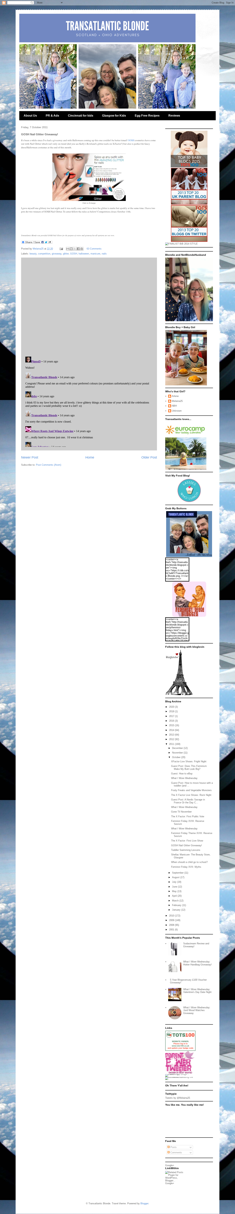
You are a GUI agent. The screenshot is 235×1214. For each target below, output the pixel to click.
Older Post (149, 457)
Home (89, 457)
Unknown (177, 410)
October (176, 757)
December (178, 748)
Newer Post (29, 457)
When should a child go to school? (189, 862)
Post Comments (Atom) (48, 464)
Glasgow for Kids (114, 115)
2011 (172, 744)
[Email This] (68, 249)
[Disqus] (89, 306)
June (175, 886)
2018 (172, 711)
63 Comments (94, 248)
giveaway (57, 253)
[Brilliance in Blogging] (181, 243)
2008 (172, 925)
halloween (84, 253)
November (178, 752)
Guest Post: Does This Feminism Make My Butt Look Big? (189, 767)
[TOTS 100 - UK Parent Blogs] (180, 1050)
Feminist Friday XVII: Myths (186, 866)
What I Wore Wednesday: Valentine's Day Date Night (197, 991)
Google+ (169, 1165)
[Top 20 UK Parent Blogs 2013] (189, 203)
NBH (174, 405)
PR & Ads (52, 115)
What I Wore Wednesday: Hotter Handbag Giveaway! (197, 963)
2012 (172, 739)
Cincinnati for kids (80, 115)
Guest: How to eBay (182, 773)
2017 (172, 716)
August (176, 877)
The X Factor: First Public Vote (187, 816)
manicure (95, 253)
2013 (172, 734)
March (175, 900)
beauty (33, 253)
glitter (66, 253)
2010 (172, 915)
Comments (176, 1152)
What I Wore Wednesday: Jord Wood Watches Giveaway (196, 1010)
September (178, 872)
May (174, 891)
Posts (173, 1147)
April (175, 895)
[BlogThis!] (71, 249)
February (177, 905)
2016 (172, 720)
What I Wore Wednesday (184, 778)
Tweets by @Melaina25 (177, 1097)
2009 (172, 920)
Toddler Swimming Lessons (185, 850)
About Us (30, 115)
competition (44, 253)
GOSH (131, 140)
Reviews (174, 115)
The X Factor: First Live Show (187, 840)
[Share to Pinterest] (82, 249)
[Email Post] (61, 248)
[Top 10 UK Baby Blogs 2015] (189, 166)
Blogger (144, 1203)
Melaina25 (177, 401)
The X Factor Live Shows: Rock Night (191, 795)
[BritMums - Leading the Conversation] (180, 1077)
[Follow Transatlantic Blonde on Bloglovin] (179, 694)
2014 (172, 730)
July (174, 882)
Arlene (175, 396)
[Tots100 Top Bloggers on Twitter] (189, 241)
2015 (172, 725)
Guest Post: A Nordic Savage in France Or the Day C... (188, 801)
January (176, 909)
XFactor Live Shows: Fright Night (188, 761)
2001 (172, 929)
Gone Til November (181, 811)
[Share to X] (75, 249)
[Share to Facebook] (78, 249)
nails (104, 253)
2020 (172, 706)
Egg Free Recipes (147, 115)
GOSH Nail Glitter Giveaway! (186, 845)
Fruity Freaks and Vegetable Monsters (191, 790)
